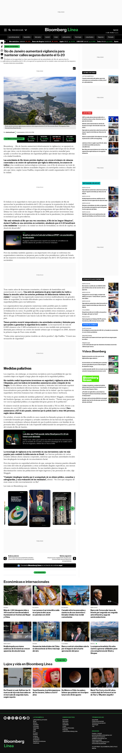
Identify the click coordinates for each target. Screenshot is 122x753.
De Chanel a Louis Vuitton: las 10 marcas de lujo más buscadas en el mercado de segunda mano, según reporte (17, 693)
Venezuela (36, 728)
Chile (34, 729)
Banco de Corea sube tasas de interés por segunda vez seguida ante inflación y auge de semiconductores (104, 613)
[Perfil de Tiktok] (24, 718)
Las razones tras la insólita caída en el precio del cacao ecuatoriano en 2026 (46, 612)
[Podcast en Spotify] (28, 718)
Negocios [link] (101, 37)
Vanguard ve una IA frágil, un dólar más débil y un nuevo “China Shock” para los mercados (94, 296)
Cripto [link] (56, 37)
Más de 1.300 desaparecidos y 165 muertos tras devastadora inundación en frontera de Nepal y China (17, 613)
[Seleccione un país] (26, 30)
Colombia (36, 726)
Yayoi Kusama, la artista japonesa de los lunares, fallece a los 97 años (46, 692)
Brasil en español (11, 46)
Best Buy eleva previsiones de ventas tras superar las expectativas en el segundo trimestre (94, 151)
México (35, 723)
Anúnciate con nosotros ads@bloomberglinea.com (99, 737)
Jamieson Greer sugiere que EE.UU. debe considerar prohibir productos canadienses (94, 145)
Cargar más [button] (61, 660)
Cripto (64, 726)
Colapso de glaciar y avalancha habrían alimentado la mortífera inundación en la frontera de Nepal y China (94, 387)
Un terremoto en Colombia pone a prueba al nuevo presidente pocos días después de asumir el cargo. (94, 364)
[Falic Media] (107, 32)
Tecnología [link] (78, 37)
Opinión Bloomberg (90, 325)
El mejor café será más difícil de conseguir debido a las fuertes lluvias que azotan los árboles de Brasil (94, 400)
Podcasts (65, 729)
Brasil (34, 721)
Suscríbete (95, 719)
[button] (74, 68)
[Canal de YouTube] (12, 718)
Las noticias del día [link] (14, 37)
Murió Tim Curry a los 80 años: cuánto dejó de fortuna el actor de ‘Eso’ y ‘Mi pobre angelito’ (103, 692)
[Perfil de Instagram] (16, 718)
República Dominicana (39, 741)
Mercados (65, 721)
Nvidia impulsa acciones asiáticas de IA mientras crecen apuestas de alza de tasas (17, 648)
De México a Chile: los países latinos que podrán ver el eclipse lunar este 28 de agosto (75, 692)
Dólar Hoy (65, 723)
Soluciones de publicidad (99, 743)
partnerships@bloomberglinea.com (102, 735)
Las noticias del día (40, 572)
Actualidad (66, 724)
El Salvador (36, 739)
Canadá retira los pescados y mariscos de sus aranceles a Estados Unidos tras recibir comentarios (74, 613)
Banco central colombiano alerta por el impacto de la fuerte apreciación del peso (75, 648)
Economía (65, 719)
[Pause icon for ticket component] (5, 41)
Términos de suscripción (99, 723)
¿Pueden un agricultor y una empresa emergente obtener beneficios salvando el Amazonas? (94, 393)
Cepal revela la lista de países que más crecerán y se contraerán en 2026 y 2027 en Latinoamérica (94, 80)
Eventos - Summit (97, 733)
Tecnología (95, 724)
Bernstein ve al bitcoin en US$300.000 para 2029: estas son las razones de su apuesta (94, 288)
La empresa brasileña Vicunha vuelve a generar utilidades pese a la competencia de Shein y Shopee (104, 649)
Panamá (35, 734)
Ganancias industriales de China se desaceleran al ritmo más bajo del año (46, 648)
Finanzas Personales (68, 728)
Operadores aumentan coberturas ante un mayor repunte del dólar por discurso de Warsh (95, 132)
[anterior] (5, 558)
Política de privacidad (98, 721)
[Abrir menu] (5, 30)
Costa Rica (36, 738)
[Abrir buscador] (9, 30)
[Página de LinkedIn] (20, 718)
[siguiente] (74, 558)
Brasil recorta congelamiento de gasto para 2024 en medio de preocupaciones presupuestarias (59, 559)
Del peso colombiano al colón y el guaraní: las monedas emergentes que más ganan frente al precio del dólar (94, 207)
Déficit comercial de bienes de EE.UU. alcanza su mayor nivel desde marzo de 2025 (93, 125)
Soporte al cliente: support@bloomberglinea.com (100, 741)
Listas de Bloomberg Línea (70, 731)
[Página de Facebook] (5, 718)
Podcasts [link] (110, 37)
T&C (93, 726)
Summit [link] (47, 37)
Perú (34, 731)
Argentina (36, 724)
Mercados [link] (38, 37)
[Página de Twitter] (8, 718)
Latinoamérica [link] (66, 37)
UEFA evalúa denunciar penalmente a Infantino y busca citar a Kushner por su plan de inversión (21, 558)
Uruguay (35, 736)
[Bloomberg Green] (100, 378)
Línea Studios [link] (89, 37)
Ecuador (35, 733)
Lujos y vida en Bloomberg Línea (28, 664)
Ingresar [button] (115, 30)
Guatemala (36, 743)
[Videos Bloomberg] (100, 351)
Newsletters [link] (27, 37)
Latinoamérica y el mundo (40, 719)
